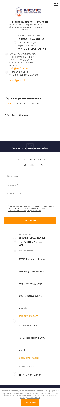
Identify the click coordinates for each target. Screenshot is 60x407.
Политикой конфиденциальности (24, 210)
